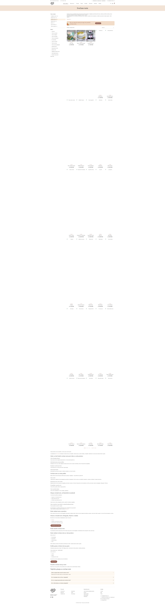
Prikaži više (68, 19)
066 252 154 (103, 0)
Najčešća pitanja (86, 593)
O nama (102, 591)
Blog (101, 592)
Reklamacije (85, 596)
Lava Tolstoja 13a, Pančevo (105, 598)
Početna (68, 27)
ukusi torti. (67, 508)
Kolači (72, 592)
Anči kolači (58, 453)
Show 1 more (52, 56)
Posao (101, 593)
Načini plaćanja (86, 595)
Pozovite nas (54, 561)
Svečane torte (62, 591)
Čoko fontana (73, 593)
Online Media (87, 602)
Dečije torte (62, 592)
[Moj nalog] (112, 3)
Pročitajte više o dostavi (56, 525)
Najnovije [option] (103, 27)
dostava (53, 519)
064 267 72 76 (99, 0)
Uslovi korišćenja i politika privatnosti (89, 591)
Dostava (85, 592)
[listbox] (108, 28)
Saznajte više (98, 23)
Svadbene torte (63, 593)
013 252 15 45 (95, 0)
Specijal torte (73, 591)
